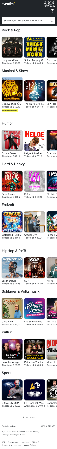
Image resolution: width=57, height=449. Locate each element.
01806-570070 (47, 426)
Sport (6, 373)
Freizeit (8, 205)
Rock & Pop (11, 30)
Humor (7, 123)
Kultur (7, 332)
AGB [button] (3, 442)
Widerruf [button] (35, 442)
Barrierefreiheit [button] (30, 445)
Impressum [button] (25, 442)
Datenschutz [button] (13, 442)
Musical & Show (15, 71)
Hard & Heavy (13, 164)
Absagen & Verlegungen (11, 445)
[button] (28, 417)
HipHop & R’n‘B (14, 251)
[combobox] (25, 20)
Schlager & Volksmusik (20, 291)
